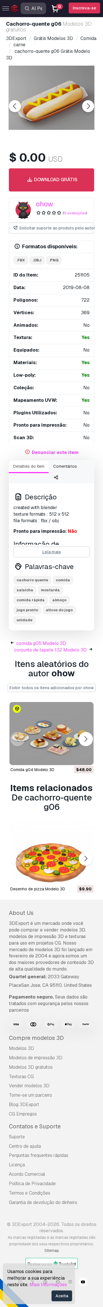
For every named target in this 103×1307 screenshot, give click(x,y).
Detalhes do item (28, 466)
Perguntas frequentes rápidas (38, 1155)
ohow (44, 203)
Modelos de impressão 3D (35, 1058)
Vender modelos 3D (29, 1086)
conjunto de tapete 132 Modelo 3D (50, 650)
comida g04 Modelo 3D (32, 769)
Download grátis (55, 180)
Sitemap (51, 1250)
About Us (21, 913)
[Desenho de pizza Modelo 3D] (51, 853)
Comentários (65, 466)
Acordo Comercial (27, 1174)
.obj (37, 260)
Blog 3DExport (24, 1105)
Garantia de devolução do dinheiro (43, 1202)
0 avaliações (75, 213)
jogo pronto (27, 610)
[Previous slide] (15, 106)
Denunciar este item (55, 452)
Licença (17, 1165)
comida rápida (31, 600)
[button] (86, 739)
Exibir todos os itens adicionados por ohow (51, 687)
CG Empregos (23, 1114)
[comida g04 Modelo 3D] (51, 733)
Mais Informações (48, 1285)
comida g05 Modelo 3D (41, 643)
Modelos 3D (21, 1048)
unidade (24, 620)
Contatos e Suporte (35, 1126)
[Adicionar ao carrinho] (73, 757)
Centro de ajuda (25, 1146)
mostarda (50, 590)
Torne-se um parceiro (30, 1095)
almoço (59, 600)
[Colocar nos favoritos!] (85, 757)
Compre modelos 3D (36, 1038)
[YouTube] (83, 1282)
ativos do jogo (59, 610)
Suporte (17, 1137)
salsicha (25, 590)
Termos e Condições (29, 1193)
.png (53, 260)
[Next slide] (88, 106)
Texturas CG (21, 1077)
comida (63, 580)
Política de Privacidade (32, 1184)
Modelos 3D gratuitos (31, 1067)
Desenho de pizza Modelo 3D (37, 888)
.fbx (21, 260)
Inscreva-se (84, 8)
